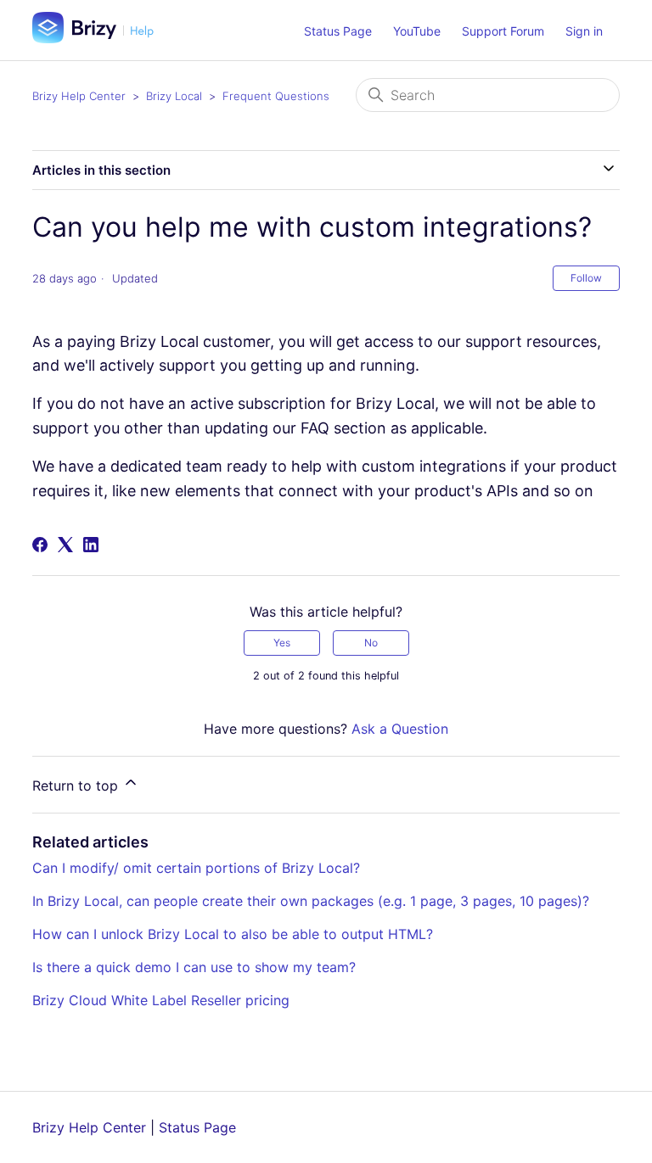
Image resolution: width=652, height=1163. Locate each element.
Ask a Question (399, 728)
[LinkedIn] (90, 544)
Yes (281, 642)
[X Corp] (65, 544)
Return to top (77, 785)
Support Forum (503, 31)
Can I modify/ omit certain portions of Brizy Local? (196, 867)
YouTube (417, 31)
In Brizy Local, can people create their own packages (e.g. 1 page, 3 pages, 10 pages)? (310, 900)
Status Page (338, 31)
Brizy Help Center (79, 96)
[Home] (99, 38)
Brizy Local (174, 96)
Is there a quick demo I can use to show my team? (194, 967)
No (371, 642)
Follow (586, 277)
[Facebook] (40, 544)
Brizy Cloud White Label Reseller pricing (160, 1000)
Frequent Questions (275, 96)
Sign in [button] (584, 31)
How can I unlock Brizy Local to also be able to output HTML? (232, 933)
